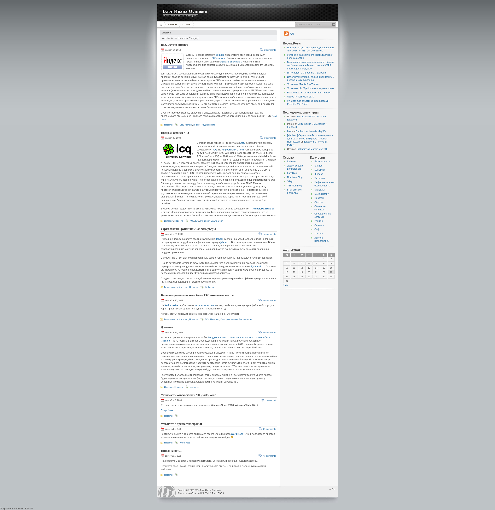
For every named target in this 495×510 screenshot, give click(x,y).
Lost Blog (292, 173)
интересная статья (205, 305)
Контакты (172, 24)
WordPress (237, 434)
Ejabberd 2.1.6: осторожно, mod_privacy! (309, 92)
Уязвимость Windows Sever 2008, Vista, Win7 (188, 395)
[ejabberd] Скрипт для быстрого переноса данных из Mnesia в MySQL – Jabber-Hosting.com (310, 138)
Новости (168, 125)
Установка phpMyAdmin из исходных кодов (310, 88)
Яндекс (220, 55)
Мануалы (319, 189)
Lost (289, 131)
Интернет (168, 221)
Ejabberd (256, 266)
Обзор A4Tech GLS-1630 (300, 96)
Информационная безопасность (236, 319)
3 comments (270, 138)
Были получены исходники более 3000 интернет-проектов (197, 295)
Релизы (318, 221)
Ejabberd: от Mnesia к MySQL (311, 131)
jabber (206, 221)
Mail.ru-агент (268, 208)
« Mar (285, 285)
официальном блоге (231, 61)
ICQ (215, 149)
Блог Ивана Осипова (185, 11)
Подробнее (167, 410)
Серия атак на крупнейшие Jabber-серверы (188, 229)
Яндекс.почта (208, 125)
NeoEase (192, 493)
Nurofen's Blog (295, 177)
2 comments (270, 50)
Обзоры (318, 202)
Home (161, 24)
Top (333, 489)
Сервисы (319, 225)
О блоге (186, 24)
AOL (242, 143)
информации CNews (233, 149)
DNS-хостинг (218, 58)
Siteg (290, 181)
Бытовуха (319, 169)
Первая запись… (171, 450)
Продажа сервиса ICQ (175, 132)
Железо (318, 174)
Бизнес (318, 165)
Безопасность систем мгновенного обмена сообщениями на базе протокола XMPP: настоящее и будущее (310, 65)
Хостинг (318, 233)
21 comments (269, 429)
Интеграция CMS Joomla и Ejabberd (307, 72)
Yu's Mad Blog (294, 185)
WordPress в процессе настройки (181, 423)
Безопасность (171, 287)
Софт (317, 229)
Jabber (256, 208)
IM (201, 221)
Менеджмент (321, 194)
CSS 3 (221, 493)
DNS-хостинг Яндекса (174, 44)
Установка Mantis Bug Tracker (303, 84)
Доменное (167, 327)
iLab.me (291, 161)
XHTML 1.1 (207, 493)
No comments (269, 234)
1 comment (270, 400)
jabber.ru (225, 242)
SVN (207, 319)
